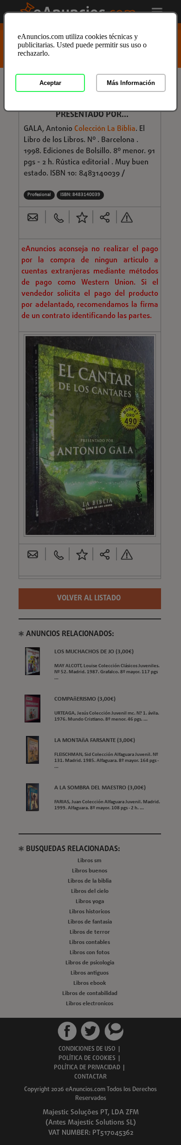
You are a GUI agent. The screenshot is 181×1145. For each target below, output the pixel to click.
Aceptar (50, 82)
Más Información (131, 82)
